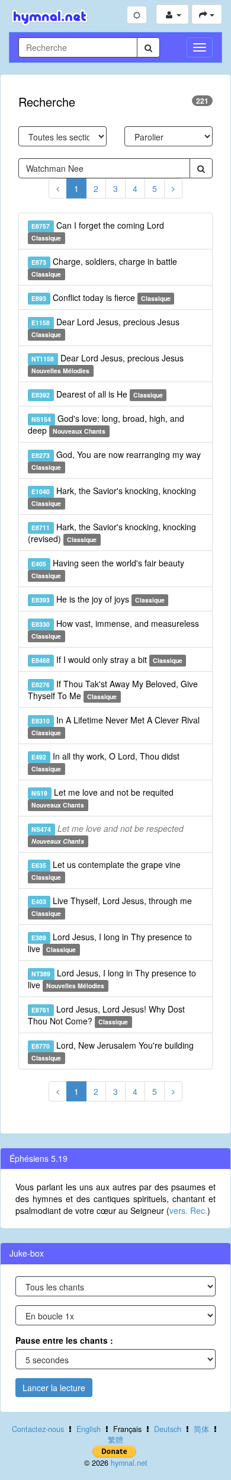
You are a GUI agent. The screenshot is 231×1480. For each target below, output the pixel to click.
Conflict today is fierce (101, 297)
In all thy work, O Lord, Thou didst (105, 761)
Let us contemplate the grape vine (105, 870)
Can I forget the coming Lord (97, 230)
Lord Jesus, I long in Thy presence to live (110, 942)
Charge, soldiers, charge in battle (104, 266)
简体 (201, 1429)
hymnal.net (129, 1462)
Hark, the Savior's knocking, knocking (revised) (112, 532)
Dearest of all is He (97, 394)
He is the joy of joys (98, 599)
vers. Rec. (188, 1210)
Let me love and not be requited (102, 797)
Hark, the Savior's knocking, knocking (113, 496)
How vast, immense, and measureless (114, 628)
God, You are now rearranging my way (115, 460)
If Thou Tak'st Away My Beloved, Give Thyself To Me (113, 689)
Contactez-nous (38, 1429)
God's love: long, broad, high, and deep (106, 424)
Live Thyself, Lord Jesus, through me (111, 906)
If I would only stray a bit (106, 659)
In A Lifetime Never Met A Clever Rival (115, 725)
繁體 (115, 1439)
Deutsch (167, 1429)
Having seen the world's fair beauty (107, 568)
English (88, 1429)
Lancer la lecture (54, 1387)
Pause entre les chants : (64, 1340)
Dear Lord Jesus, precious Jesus (105, 327)
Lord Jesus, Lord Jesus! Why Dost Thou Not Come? (106, 1015)
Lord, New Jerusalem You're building (112, 1050)
